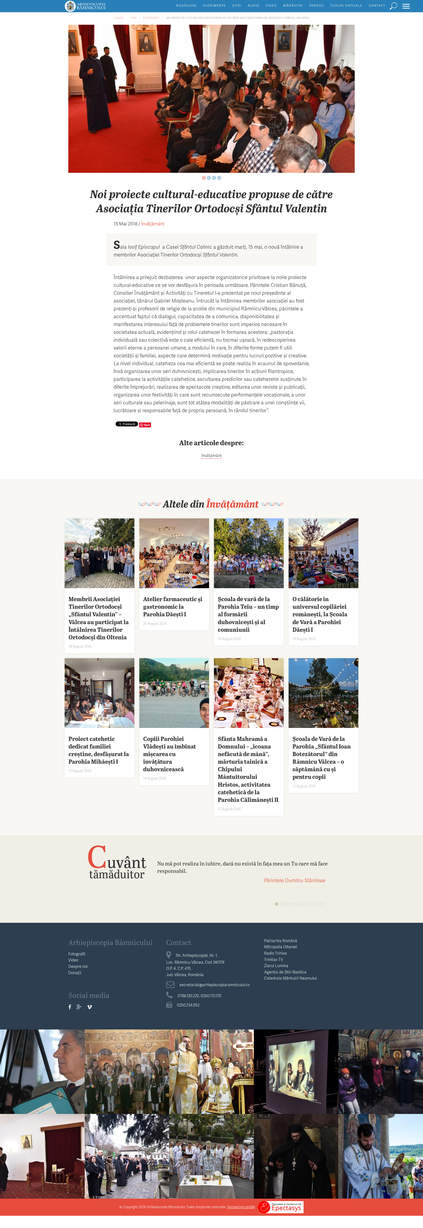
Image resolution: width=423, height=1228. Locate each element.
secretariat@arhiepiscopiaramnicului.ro (214, 984)
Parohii (316, 5)
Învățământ (151, 18)
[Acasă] (96, 8)
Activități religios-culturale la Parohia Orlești (127, 1071)
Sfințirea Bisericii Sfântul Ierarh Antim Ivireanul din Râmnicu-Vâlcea (211, 1159)
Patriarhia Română (280, 940)
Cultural (42, 1142)
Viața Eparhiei (211, 1057)
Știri (236, 5)
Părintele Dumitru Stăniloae (294, 880)
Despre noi (78, 966)
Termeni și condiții (241, 1207)
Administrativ (126, 1142)
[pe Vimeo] (89, 1007)
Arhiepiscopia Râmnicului (110, 942)
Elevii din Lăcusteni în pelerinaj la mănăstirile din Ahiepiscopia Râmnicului (381, 1074)
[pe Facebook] (69, 1007)
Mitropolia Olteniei (280, 946)
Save (147, 425)
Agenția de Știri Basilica (285, 972)
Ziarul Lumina (276, 965)
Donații (74, 972)
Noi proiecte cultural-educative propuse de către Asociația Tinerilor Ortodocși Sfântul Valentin (237, 18)
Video (271, 5)
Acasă (118, 18)
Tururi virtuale (346, 5)
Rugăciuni (186, 5)
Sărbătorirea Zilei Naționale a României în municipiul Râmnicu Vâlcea (127, 1159)
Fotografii (76, 954)
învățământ (211, 455)
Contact (377, 5)
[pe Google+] (79, 1007)
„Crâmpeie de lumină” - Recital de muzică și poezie (42, 1155)
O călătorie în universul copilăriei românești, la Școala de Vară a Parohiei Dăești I (296, 1078)
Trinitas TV (273, 959)
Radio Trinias (275, 953)
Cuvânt (117, 861)
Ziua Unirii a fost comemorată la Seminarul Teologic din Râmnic (42, 1074)
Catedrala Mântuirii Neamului (290, 978)
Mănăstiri (293, 5)
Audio (253, 5)
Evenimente (214, 5)
